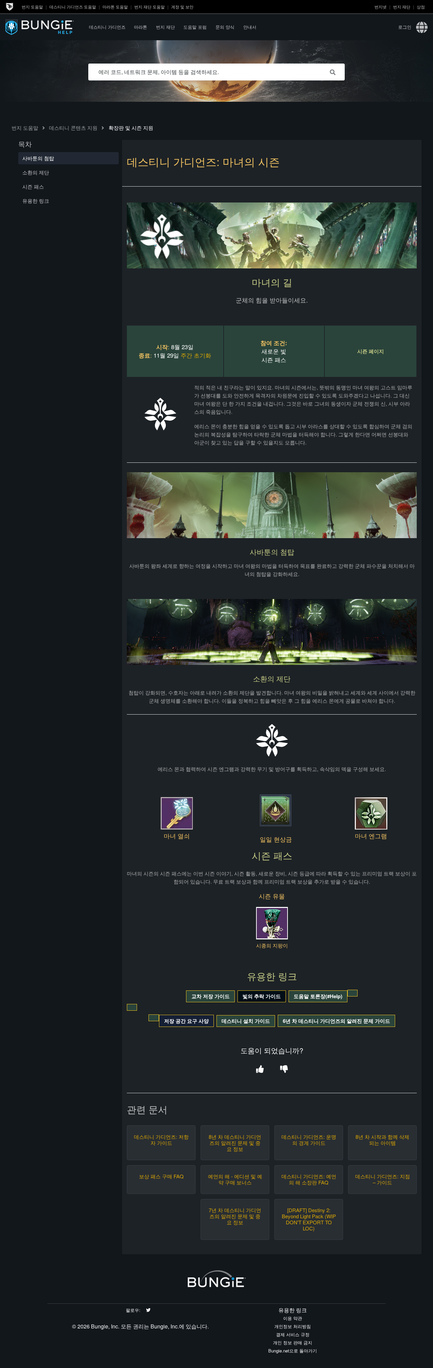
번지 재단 (401, 6)
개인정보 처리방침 (292, 1326)
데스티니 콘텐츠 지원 (73, 127)
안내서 (249, 27)
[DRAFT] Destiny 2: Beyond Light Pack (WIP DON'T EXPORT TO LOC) (309, 1219)
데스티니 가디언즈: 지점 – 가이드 (382, 1179)
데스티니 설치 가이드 (246, 1021)
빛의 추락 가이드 (262, 996)
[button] (260, 1069)
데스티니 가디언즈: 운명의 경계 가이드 (308, 1140)
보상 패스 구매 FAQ (161, 1176)
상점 (421, 6)
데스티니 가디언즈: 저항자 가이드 (161, 1140)
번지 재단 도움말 (149, 6)
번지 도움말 (32, 6)
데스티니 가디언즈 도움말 (72, 6)
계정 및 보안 (182, 6)
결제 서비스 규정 (293, 1334)
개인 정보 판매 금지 (292, 1342)
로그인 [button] (404, 27)
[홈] (45, 26)
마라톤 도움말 (115, 6)
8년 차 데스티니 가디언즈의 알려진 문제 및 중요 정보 (235, 1143)
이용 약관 (292, 1318)
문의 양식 (224, 27)
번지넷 (380, 6)
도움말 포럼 (195, 27)
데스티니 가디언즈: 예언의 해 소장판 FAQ (308, 1179)
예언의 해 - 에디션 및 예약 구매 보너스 (235, 1179)
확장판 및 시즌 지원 (131, 127)
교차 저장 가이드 (210, 996)
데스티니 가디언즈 (107, 27)
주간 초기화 (196, 355)
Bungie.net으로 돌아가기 (292, 1350)
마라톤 (140, 27)
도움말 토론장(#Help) (318, 996)
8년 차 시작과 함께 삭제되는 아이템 (382, 1140)
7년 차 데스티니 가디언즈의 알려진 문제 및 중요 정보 (235, 1216)
